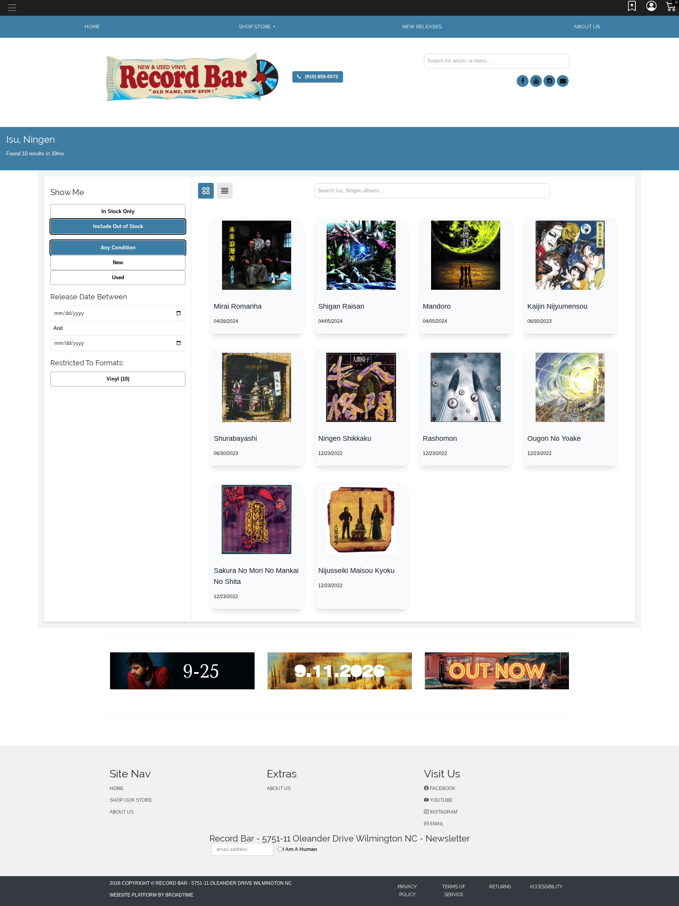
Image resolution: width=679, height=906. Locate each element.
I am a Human (300, 849)
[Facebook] (522, 81)
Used (118, 277)
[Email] (562, 81)
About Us (587, 26)
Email (436, 824)
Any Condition (118, 247)
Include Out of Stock (118, 226)
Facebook (442, 788)
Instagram (443, 812)
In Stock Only (117, 211)
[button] (257, 27)
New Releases (422, 26)
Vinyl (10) (117, 379)
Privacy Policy (407, 890)
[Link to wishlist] (632, 8)
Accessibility (546, 886)
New (118, 262)
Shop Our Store (131, 800)
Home (117, 788)
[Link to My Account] (651, 8)
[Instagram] (549, 81)
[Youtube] (536, 81)
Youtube (441, 800)
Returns (500, 886)
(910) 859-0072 (321, 76)
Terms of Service (453, 890)
